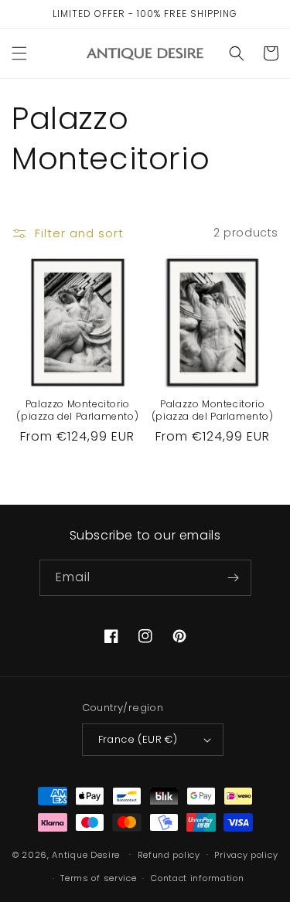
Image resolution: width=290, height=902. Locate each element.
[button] (19, 53)
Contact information (197, 878)
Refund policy (169, 855)
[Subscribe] (234, 578)
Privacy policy (246, 855)
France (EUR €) (138, 739)
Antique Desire (86, 854)
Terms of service (98, 878)
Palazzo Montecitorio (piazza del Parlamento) (77, 410)
